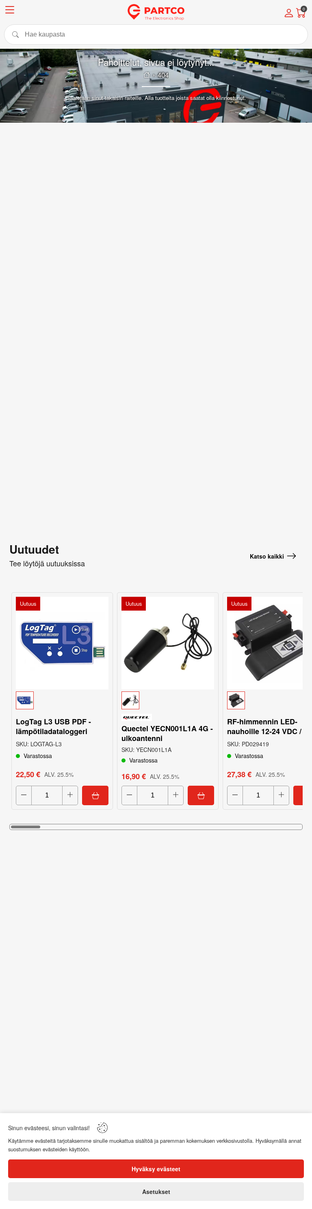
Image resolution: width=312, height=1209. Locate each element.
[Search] (156, 34)
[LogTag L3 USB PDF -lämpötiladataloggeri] (62, 643)
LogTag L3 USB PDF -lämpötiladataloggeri (53, 726)
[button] (62, 700)
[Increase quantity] (70, 795)
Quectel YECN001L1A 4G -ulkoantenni (167, 733)
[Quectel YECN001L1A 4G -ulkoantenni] (167, 643)
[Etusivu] (146, 75)
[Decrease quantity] (23, 795)
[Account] (289, 14)
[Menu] (9, 11)
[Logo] (156, 12)
